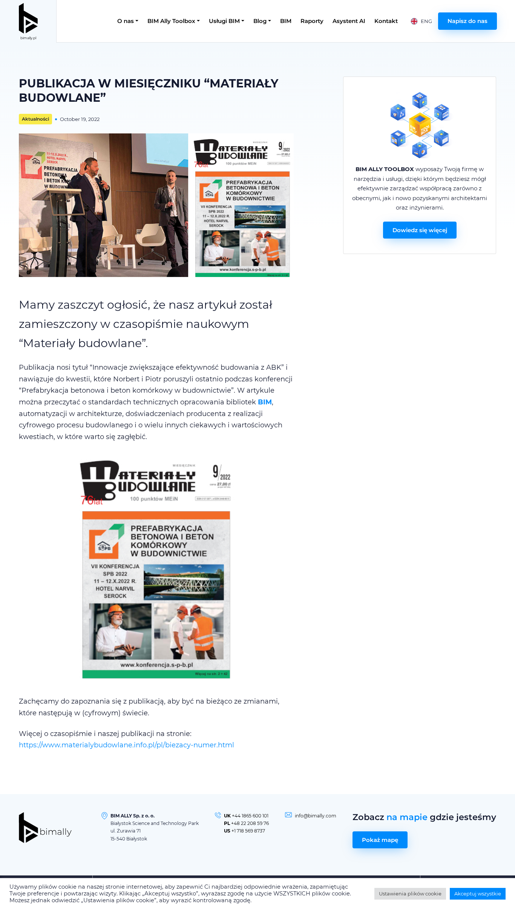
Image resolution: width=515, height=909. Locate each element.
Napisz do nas (467, 20)
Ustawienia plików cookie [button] (410, 894)
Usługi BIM (224, 20)
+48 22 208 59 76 (250, 823)
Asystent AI (349, 20)
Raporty (311, 20)
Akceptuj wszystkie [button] (477, 894)
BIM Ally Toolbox (171, 20)
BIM (285, 20)
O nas (125, 20)
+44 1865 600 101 (250, 816)
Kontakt (386, 20)
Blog (260, 20)
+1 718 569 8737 (248, 831)
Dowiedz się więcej (419, 230)
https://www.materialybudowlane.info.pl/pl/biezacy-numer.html (126, 745)
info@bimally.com (315, 816)
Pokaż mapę (380, 839)
